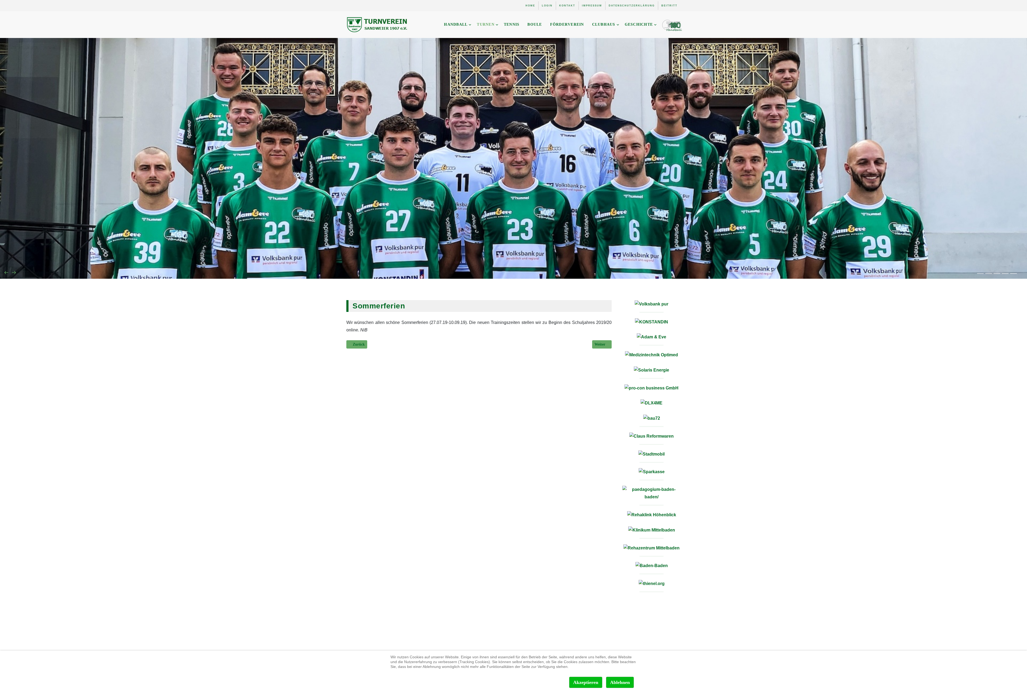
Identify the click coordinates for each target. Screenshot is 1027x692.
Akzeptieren (585, 682)
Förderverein (567, 24)
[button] (980, 273)
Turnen (486, 24)
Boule (534, 24)
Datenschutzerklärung (632, 5)
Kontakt (567, 5)
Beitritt (669, 5)
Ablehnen (620, 682)
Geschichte (639, 24)
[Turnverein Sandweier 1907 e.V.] (377, 25)
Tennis (512, 24)
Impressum (592, 5)
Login (547, 5)
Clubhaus (603, 24)
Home (530, 5)
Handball (455, 24)
